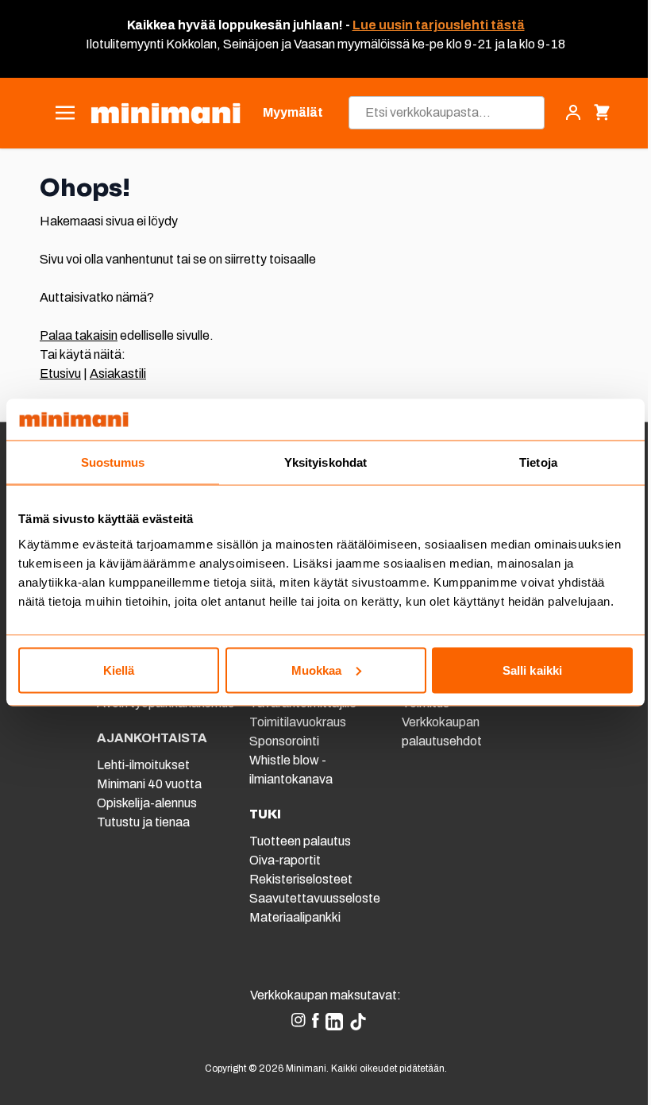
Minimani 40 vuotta (149, 784)
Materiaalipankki (295, 917)
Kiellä (119, 669)
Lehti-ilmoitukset (143, 765)
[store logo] (166, 113)
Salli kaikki (532, 669)
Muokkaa (316, 669)
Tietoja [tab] (538, 462)
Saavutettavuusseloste (314, 898)
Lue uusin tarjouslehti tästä (438, 25)
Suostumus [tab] (113, 462)
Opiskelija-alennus (147, 803)
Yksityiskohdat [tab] (325, 462)
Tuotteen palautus (301, 841)
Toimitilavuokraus (297, 722)
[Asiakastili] (573, 112)
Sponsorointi (284, 741)
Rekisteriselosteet (300, 879)
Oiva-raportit (285, 860)
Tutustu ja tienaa (143, 822)
